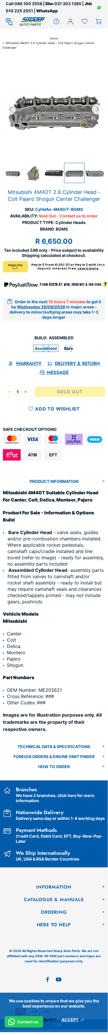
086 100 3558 (28, 3)
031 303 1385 (67, 3)
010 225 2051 (19, 10)
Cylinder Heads (70, 222)
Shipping (31, 255)
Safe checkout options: (30, 429)
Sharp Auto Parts (32, 21)
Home (54, 38)
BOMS (62, 229)
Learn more (88, 268)
